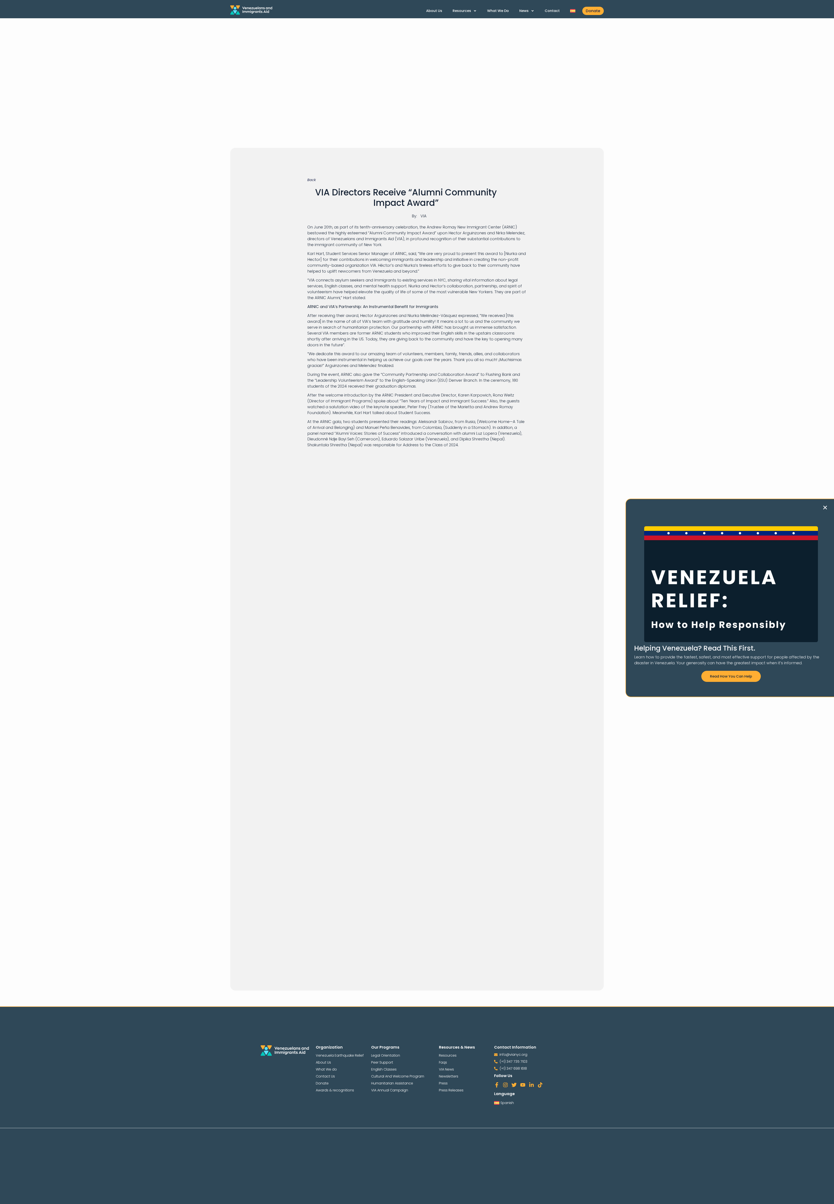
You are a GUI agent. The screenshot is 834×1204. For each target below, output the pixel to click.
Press (443, 1083)
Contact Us (325, 1076)
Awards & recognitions (335, 1090)
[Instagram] (505, 1084)
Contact (552, 10)
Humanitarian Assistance (392, 1083)
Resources (462, 10)
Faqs (443, 1062)
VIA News (446, 1069)
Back (311, 179)
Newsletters (448, 1076)
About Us (434, 10)
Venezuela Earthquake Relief (340, 1055)
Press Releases (451, 1090)
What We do (498, 10)
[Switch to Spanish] (572, 10)
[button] (825, 507)
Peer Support (382, 1062)
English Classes (384, 1069)
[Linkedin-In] (531, 1084)
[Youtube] (522, 1084)
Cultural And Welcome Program (397, 1076)
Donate (322, 1083)
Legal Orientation (385, 1055)
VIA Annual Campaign (389, 1090)
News (524, 10)
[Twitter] (514, 1084)
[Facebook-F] (496, 1084)
